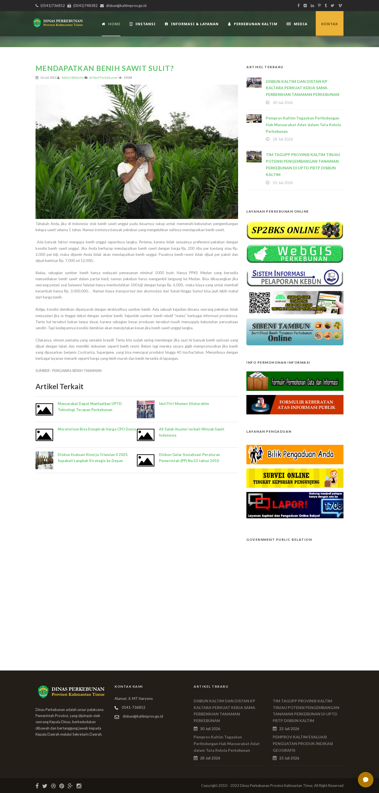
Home (114, 23)
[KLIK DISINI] (294, 229)
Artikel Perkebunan (103, 77)
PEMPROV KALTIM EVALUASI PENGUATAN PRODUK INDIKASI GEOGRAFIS (303, 744)
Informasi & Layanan (195, 23)
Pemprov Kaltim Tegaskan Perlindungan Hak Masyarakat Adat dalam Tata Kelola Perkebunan (303, 125)
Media (300, 23)
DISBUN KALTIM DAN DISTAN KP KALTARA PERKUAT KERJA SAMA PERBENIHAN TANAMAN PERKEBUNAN (302, 88)
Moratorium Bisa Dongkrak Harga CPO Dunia (97, 429)
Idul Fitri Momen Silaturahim (184, 403)
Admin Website (73, 77)
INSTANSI (145, 23)
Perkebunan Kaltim (255, 23)
